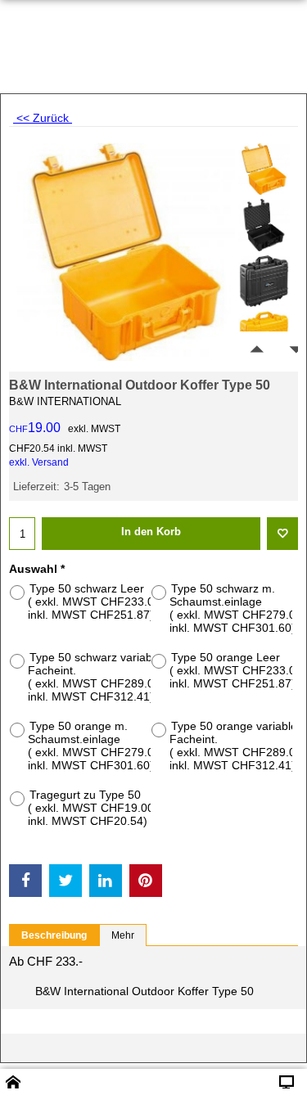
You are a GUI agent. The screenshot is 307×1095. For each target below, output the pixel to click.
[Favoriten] (282, 533)
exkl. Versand (39, 462)
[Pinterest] (145, 880)
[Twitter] (65, 880)
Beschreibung (54, 935)
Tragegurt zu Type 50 (92, 807)
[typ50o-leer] (264, 169)
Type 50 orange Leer (237, 670)
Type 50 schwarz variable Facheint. (96, 677)
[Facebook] (25, 880)
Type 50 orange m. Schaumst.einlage (96, 745)
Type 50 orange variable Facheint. (237, 745)
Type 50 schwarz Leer (96, 601)
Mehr (122, 935)
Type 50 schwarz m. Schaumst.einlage (237, 608)
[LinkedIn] (105, 880)
